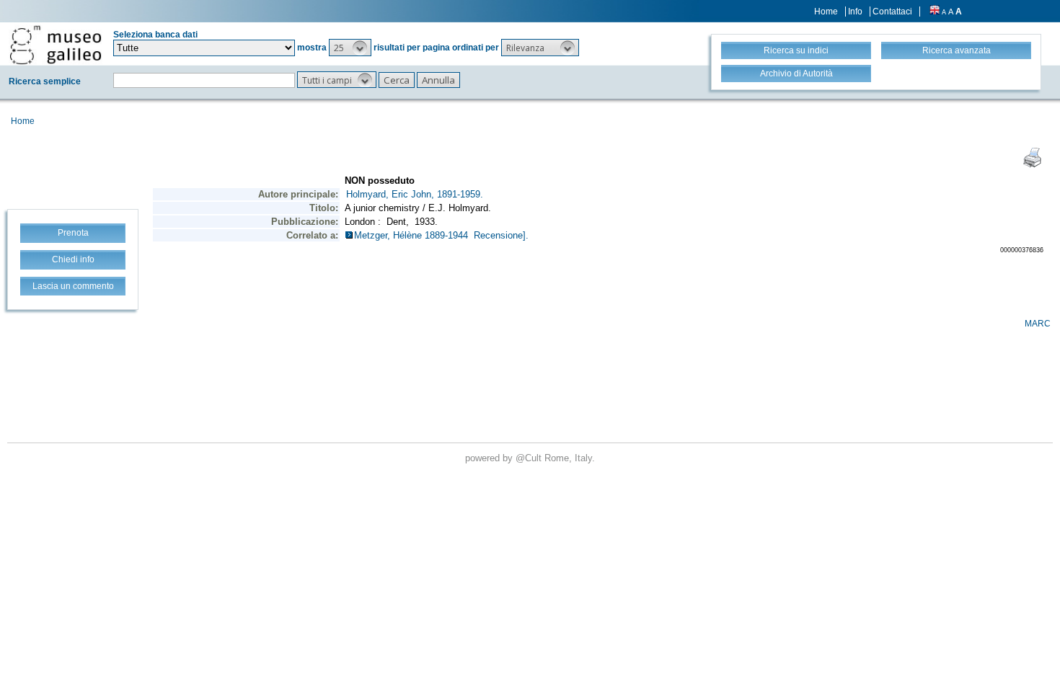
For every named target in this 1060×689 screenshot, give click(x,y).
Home (826, 11)
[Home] (55, 45)
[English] (934, 11)
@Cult (530, 458)
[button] (350, 47)
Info (855, 11)
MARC (1038, 324)
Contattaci (892, 11)
